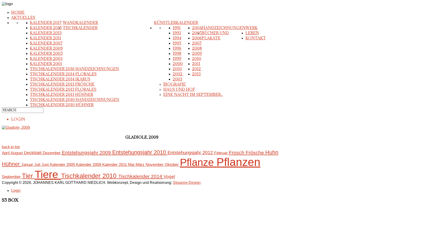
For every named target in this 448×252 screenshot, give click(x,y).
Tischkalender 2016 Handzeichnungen (74, 68)
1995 (177, 43)
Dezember (52, 153)
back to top (11, 147)
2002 (177, 74)
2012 (196, 68)
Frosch (237, 152)
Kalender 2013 (46, 32)
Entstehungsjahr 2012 (191, 152)
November (155, 164)
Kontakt (255, 38)
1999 (177, 58)
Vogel (169, 176)
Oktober (172, 164)
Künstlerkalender (176, 22)
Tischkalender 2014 (141, 176)
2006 (197, 38)
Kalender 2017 (46, 22)
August (17, 152)
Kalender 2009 (46, 48)
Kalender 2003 (46, 58)
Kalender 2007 (46, 43)
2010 (196, 58)
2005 (197, 32)
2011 (196, 63)
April (6, 152)
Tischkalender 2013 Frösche (62, 84)
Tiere (48, 174)
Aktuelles (23, 17)
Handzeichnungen (223, 27)
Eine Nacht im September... (193, 94)
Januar (27, 164)
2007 (197, 43)
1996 (177, 48)
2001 (177, 68)
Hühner (11, 164)
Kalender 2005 (46, 53)
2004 (197, 27)
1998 (177, 53)
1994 (177, 38)
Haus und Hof (179, 89)
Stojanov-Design (187, 183)
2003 (177, 79)
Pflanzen (238, 162)
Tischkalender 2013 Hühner (61, 94)
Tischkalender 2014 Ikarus (60, 79)
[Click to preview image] (16, 128)
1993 (177, 32)
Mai (132, 164)
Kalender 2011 (45, 38)
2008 (197, 48)
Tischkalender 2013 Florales (63, 89)
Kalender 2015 (46, 27)
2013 (196, 74)
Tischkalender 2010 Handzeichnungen (74, 99)
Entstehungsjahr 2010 (140, 152)
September (12, 176)
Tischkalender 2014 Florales (63, 74)
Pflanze (198, 162)
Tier (28, 175)
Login (16, 190)
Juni (46, 164)
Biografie (174, 84)
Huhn (271, 152)
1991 (177, 27)
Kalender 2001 (46, 63)
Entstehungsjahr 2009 (87, 152)
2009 (197, 53)
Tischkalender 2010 (89, 175)
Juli (38, 164)
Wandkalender (80, 22)
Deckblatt (33, 152)
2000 (178, 63)
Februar (221, 152)
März (141, 164)
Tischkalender (80, 27)
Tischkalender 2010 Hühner (62, 104)
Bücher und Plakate (215, 35)
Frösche (255, 152)
